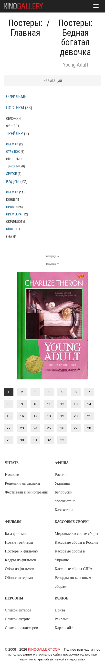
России (61, 474)
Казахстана (64, 510)
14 (89, 404)
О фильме (16, 97)
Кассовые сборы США (74, 569)
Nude (10, 229)
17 (35, 416)
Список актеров (18, 610)
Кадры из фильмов (20, 560)
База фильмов (16, 533)
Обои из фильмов (19, 569)
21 (89, 416)
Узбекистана (65, 501)
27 (76, 428)
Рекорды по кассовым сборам (73, 581)
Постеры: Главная (25, 28)
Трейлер (14, 134)
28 (89, 428)
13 (76, 404)
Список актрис (17, 619)
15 (8, 416)
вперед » (52, 256)
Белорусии (64, 492)
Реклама (61, 619)
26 (62, 428)
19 (62, 416)
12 (62, 404)
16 (22, 416)
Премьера (14, 214)
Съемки (12, 144)
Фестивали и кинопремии (26, 492)
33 (62, 440)
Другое (11, 173)
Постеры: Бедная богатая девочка (75, 37)
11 (49, 404)
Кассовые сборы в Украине (70, 555)
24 (35, 428)
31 (35, 440)
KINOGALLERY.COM (44, 649)
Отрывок (13, 151)
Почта (60, 610)
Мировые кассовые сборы (76, 533)
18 (49, 416)
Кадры (12, 182)
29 (8, 440)
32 (49, 440)
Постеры (15, 108)
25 (49, 428)
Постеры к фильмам (21, 551)
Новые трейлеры (19, 542)
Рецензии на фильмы (22, 483)
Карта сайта (64, 628)
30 (22, 440)
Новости (12, 474)
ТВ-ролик (13, 166)
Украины (62, 483)
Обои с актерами (19, 577)
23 (22, 428)
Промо (11, 207)
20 (76, 416)
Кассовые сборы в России (76, 542)
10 (35, 404)
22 (8, 428)
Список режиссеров (21, 628)
